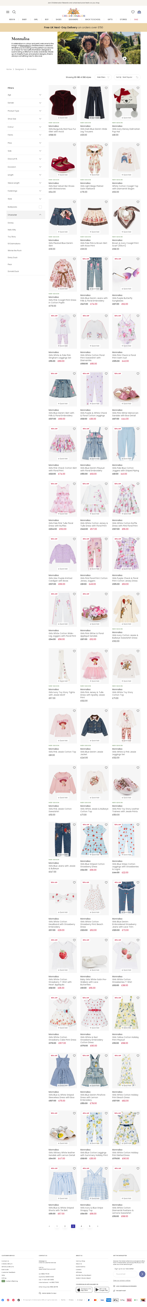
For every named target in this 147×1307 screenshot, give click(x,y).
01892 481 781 (54, 1287)
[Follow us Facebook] (3, 1301)
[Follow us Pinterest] (13, 1301)
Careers (78, 1269)
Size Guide (5, 1269)
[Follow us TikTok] (19, 1301)
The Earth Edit (121, 1291)
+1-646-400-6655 (48, 1280)
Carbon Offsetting (10, 1281)
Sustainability (80, 1267)
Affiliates (79, 1272)
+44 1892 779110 (54, 1282)
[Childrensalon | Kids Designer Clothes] (73, 11)
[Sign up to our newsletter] (142, 1274)
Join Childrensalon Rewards (126, 1286)
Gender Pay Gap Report (83, 1275)
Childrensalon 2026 (38, 1300)
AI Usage (80, 1300)
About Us (79, 1264)
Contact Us (5, 1261)
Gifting (4, 1278)
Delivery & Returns (8, 1267)
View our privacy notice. (121, 1280)
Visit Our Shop (80, 1261)
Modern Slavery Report (83, 1278)
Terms (63, 1300)
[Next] (97, 1226)
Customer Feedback (8, 1272)
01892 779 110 (45, 1274)
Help (3, 1275)
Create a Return (7, 1264)
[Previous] (49, 1226)
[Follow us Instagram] (8, 1301)
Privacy (71, 1300)
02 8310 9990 (50, 1277)
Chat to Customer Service (47, 1262)
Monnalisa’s (25, 45)
